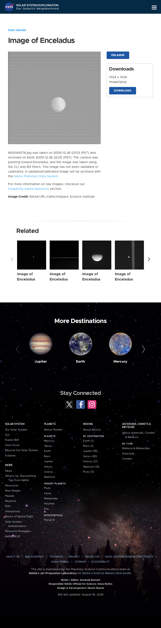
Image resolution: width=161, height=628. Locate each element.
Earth (80, 361)
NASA (10, 7)
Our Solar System (16, 429)
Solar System (14, 424)
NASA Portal (60, 562)
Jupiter (41, 361)
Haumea (49, 503)
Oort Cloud (12, 445)
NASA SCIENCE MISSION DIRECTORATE (129, 557)
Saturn (48, 466)
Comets (127, 458)
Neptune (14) (91, 466)
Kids (8, 506)
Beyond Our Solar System (21, 450)
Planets (50, 424)
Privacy (74, 557)
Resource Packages (17, 531)
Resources (11, 485)
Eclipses (10, 455)
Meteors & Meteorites (136, 448)
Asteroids (128, 453)
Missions (10, 501)
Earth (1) (88, 441)
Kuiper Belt (12, 440)
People (9, 496)
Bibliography (34, 557)
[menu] (154, 7)
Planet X (49, 520)
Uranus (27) (90, 461)
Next (149, 259)
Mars (47, 456)
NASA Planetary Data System (36, 176)
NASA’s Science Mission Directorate (106, 573)
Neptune (49, 477)
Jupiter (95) (90, 451)
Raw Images (17, 30)
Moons (88, 424)
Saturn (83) (90, 456)
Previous (12, 259)
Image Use (92, 557)
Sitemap (80, 562)
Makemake (51, 498)
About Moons (92, 429)
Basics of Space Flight (19, 516)
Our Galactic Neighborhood (37, 9)
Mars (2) (88, 446)
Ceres (47, 493)
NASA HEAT (13, 536)
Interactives (12, 511)
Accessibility (100, 562)
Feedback (56, 557)
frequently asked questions (28, 188)
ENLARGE (117, 55)
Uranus (48, 472)
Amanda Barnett (90, 580)
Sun (7, 434)
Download (122, 90)
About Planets (53, 429)
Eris (46, 509)
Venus (48, 446)
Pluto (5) (88, 472)
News (8, 471)
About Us (13, 557)
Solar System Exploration (37, 4)
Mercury (120, 361)
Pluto (47, 488)
